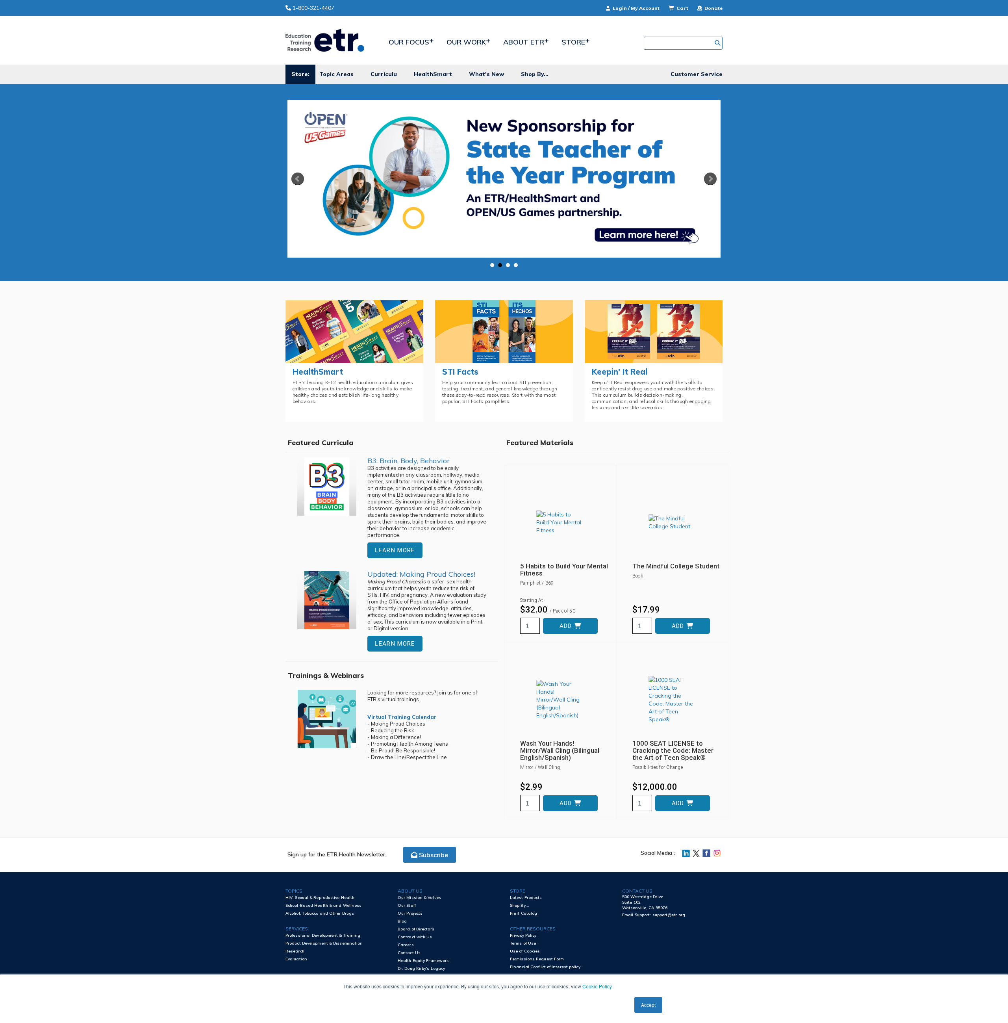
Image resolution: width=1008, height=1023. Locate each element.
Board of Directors (416, 929)
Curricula (384, 74)
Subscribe (432, 855)
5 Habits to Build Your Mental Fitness (564, 570)
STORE (517, 891)
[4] (516, 265)
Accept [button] (648, 1004)
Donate (713, 8)
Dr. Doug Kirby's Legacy (421, 968)
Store (573, 41)
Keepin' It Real (619, 371)
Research (294, 951)
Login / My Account (636, 8)
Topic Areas (336, 74)
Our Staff (407, 905)
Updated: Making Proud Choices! (421, 574)
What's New (486, 74)
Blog (402, 921)
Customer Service (697, 74)
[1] (492, 265)
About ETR (523, 41)
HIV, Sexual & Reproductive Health (319, 897)
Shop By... (534, 74)
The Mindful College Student (676, 566)
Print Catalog (523, 913)
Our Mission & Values (419, 897)
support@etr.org (669, 914)
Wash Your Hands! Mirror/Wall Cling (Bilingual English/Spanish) (559, 750)
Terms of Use (523, 943)
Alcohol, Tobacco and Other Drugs (319, 913)
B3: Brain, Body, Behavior (408, 460)
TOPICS (293, 891)
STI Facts (460, 371)
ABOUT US (410, 891)
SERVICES (296, 929)
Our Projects (410, 913)
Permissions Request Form (537, 959)
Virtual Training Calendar (401, 717)
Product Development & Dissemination (324, 943)
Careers (406, 944)
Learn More (395, 550)
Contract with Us (415, 936)
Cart (682, 8)
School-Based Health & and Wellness (323, 905)
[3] (508, 265)
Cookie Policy (596, 986)
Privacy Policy (523, 935)
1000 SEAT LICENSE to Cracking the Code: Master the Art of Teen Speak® (672, 750)
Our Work (466, 41)
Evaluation (296, 959)
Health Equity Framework (423, 960)
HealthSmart (433, 74)
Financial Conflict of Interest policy (545, 966)
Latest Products (526, 897)
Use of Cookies (525, 951)
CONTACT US (637, 891)
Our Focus (409, 41)
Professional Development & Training (323, 935)
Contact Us (409, 952)
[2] (500, 265)
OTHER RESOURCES (533, 929)
